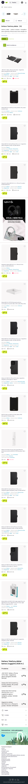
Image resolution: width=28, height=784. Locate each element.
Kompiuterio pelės (5, 759)
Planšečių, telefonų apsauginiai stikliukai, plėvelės (13, 755)
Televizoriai (4, 752)
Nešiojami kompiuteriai (6, 753)
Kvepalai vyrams (5, 751)
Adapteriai (3, 766)
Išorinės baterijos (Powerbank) (8, 767)
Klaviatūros (4, 757)
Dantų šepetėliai (5, 774)
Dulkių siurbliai (4, 771)
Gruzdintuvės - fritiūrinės (7, 768)
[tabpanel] (14, 736)
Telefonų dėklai (5, 764)
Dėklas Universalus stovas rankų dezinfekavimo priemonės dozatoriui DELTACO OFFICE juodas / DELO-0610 (13, 451)
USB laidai (3, 762)
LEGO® (3, 748)
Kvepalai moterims (5, 760)
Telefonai (3, 749)
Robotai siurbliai (5, 772)
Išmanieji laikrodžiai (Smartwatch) (9, 756)
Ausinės (3, 763)
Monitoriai (3, 770)
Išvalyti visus (11, 38)
